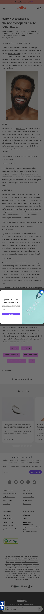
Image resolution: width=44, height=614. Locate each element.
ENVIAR (11, 314)
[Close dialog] (42, 292)
